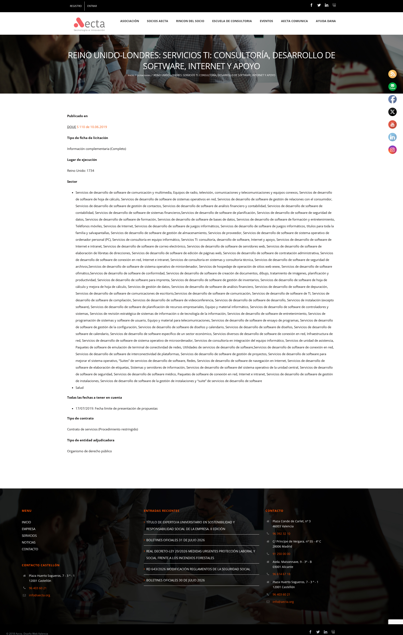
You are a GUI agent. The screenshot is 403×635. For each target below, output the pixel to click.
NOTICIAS (28, 542)
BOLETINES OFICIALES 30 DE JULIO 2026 (175, 580)
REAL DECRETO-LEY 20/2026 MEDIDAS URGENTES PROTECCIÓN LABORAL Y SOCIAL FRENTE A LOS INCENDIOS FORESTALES (200, 554)
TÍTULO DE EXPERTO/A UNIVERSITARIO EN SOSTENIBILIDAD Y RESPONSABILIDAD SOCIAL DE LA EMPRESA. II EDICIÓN (190, 525)
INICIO (26, 522)
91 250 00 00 (281, 554)
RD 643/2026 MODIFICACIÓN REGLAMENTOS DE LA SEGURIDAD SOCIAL (198, 569)
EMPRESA (28, 529)
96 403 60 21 (38, 588)
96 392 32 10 (281, 534)
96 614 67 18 (281, 574)
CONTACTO (30, 549)
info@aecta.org (39, 595)
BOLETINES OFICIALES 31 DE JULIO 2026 (175, 540)
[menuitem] (75, 6)
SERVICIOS (29, 535)
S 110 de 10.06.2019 (92, 127)
